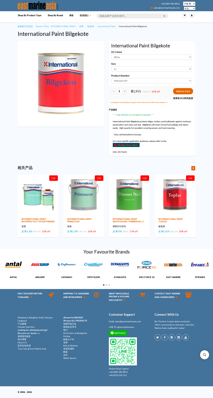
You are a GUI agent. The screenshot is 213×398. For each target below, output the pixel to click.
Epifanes (200, 277)
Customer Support (122, 314)
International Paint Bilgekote (53, 33)
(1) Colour (116, 52)
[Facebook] (165, 337)
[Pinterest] (172, 337)
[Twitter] (158, 337)
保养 (81, 26)
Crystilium (93, 277)
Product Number (120, 75)
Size (113, 63)
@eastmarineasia (125, 327)
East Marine (173, 277)
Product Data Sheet (128, 145)
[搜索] (164, 16)
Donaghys (120, 277)
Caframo (66, 277)
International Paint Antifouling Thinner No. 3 (128, 220)
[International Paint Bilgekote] (61, 83)
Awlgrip (40, 277)
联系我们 (84, 15)
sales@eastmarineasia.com (167, 8)
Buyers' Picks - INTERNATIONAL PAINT (56, 26)
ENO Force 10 (146, 277)
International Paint (106, 26)
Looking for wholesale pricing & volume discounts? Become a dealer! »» (139, 102)
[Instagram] (179, 337)
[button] (204, 354)
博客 (71, 15)
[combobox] (132, 16)
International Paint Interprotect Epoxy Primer (38, 220)
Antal (13, 277)
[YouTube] (186, 337)
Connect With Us (167, 314)
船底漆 (90, 26)
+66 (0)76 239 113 (118, 375)
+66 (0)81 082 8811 (170, 3)
